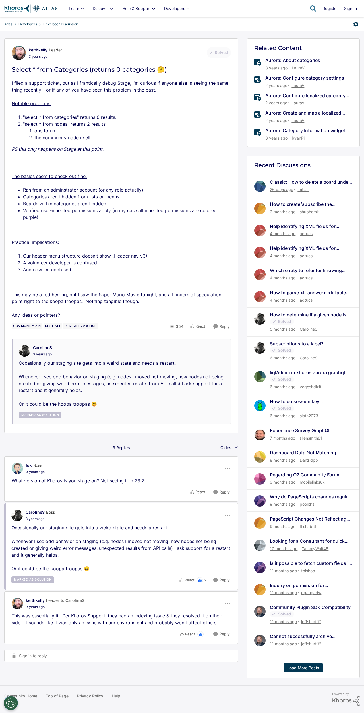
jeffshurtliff (311, 621)
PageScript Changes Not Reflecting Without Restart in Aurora (308, 519)
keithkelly (38, 49)
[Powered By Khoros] (346, 699)
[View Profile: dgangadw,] (260, 589)
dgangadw (311, 592)
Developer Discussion (60, 24)
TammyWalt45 (315, 548)
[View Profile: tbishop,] (260, 567)
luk (29, 465)
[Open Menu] (356, 24)
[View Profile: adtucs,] (260, 230)
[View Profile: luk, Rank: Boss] (17, 468)
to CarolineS (72, 600)
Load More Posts (303, 667)
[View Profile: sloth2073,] (260, 405)
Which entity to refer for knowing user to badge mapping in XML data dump (308, 270)
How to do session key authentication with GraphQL (301, 402)
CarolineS (42, 347)
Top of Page (57, 695)
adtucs (306, 233)
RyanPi (298, 138)
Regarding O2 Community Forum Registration (305, 475)
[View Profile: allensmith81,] (260, 434)
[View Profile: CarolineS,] (24, 350)
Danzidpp (309, 460)
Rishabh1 (308, 526)
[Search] (313, 8)
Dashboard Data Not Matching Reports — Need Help (303, 453)
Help (116, 695)
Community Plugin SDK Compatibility (310, 607)
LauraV (298, 67)
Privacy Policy (90, 695)
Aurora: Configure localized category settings (305, 96)
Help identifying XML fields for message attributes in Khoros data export (307, 226)
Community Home (20, 695)
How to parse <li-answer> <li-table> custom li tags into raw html (309, 293)
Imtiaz (303, 189)
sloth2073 (309, 415)
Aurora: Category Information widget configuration (305, 131)
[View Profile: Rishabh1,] (260, 523)
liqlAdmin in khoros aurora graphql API (307, 373)
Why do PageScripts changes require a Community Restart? (310, 497)
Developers (27, 24)
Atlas (8, 24)
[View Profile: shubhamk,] (260, 208)
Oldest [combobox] (229, 448)
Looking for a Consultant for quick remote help (307, 541)
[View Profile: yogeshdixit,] (260, 376)
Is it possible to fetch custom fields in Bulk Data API (310, 563)
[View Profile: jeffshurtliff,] (260, 611)
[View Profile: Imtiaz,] (260, 186)
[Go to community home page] (30, 8)
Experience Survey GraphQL (300, 430)
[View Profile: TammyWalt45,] (260, 545)
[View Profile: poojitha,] (260, 501)
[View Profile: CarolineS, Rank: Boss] (17, 515)
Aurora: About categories (292, 60)
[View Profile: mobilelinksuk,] (260, 479)
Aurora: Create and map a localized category (303, 113)
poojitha (307, 504)
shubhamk (309, 211)
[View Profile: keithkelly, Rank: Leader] (19, 53)
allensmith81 (310, 438)
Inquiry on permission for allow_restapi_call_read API (299, 585)
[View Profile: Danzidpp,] (260, 457)
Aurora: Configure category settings (304, 78)
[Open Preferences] (11, 703)
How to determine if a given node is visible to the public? (308, 315)
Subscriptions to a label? (296, 344)
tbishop (308, 570)
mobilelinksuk (312, 482)
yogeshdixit (310, 386)
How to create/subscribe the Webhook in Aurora (301, 204)
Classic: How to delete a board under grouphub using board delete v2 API (310, 182)
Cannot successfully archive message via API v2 (301, 636)
